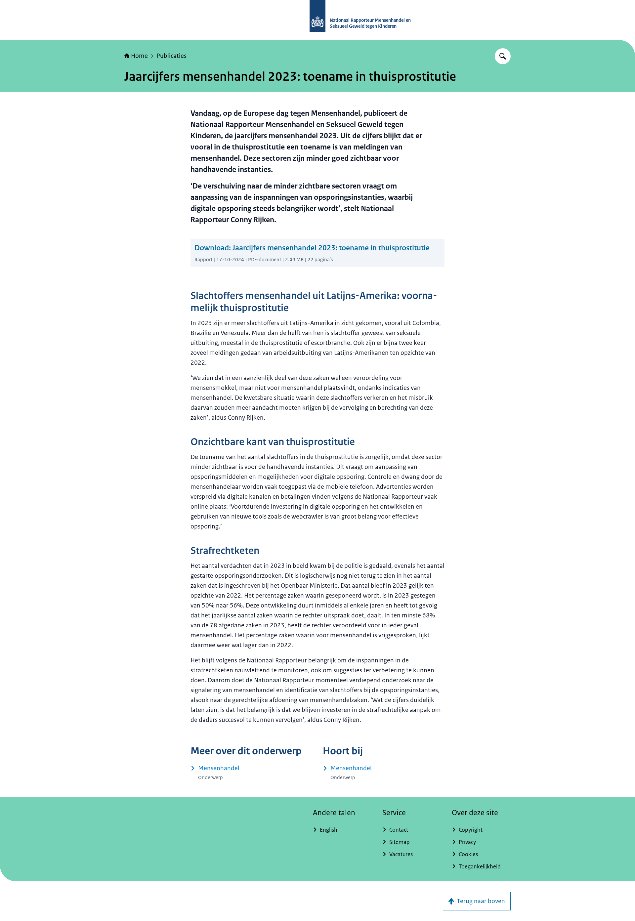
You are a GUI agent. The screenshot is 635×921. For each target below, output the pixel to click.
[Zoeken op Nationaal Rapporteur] (503, 56)
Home (139, 56)
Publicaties (171, 56)
